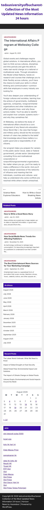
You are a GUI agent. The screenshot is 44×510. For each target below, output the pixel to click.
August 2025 (8, 339)
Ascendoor (15, 504)
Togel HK (7, 466)
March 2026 (8, 310)
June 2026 (7, 298)
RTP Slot (7, 469)
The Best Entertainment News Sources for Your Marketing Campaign (21, 264)
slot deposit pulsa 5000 (13, 433)
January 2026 (8, 318)
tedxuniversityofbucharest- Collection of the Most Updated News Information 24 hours (22, 11)
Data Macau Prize (10, 450)
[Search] (40, 26)
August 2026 (8, 290)
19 (15, 408)
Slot (5, 471)
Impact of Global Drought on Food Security (19, 365)
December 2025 (9, 322)
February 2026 (8, 314)
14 (26, 404)
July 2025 (7, 343)
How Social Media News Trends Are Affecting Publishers (20, 237)
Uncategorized (10, 37)
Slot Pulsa (7, 477)
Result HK (7, 463)
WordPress (7, 507)
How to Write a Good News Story (18, 214)
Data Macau (8, 474)
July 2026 (7, 294)
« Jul (5, 420)
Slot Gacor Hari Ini (11, 482)
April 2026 (7, 306)
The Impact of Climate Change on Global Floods (21, 375)
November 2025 (9, 326)
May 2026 (7, 302)
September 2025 (9, 335)
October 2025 (8, 330)
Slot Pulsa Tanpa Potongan (14, 488)
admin (7, 53)
